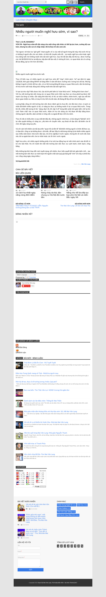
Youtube (68, 2)
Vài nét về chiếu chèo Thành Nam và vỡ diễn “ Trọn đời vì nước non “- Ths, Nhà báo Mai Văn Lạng (37, 532)
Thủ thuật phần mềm (58, 582)
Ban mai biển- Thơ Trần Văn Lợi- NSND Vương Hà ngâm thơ (46, 390)
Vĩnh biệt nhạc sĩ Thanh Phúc (35, 443)
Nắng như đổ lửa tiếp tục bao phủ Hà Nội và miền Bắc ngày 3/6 (77, 195)
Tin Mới (20, 25)
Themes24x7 (73, 582)
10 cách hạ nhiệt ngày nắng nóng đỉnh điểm (26, 194)
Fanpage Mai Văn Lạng (71, 2)
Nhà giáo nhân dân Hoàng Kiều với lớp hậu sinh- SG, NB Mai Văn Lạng (50, 411)
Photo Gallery (62, 508)
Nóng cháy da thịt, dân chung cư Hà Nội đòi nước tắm (53, 195)
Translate (32, 277)
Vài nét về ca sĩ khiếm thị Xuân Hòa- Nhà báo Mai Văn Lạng (46, 422)
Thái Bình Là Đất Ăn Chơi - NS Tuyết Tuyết (40, 363)
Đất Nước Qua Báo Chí (29, 35)
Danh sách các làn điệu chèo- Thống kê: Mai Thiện (42, 401)
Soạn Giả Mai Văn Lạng (44, 582)
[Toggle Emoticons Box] (17, 222)
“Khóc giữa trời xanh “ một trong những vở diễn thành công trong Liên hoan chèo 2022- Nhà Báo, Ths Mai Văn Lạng (36, 518)
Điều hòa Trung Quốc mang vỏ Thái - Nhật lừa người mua (37, 373)
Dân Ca (80, 505)
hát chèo (67, 582)
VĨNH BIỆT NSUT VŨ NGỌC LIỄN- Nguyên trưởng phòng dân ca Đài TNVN (32, 206)
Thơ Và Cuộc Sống (64, 512)
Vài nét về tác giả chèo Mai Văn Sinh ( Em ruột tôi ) (37, 505)
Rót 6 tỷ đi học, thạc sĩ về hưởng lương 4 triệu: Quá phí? (36, 382)
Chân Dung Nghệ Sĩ (64, 505)
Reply (18, 35)
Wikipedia (75, 2)
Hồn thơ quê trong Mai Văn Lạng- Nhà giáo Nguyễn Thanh (45, 433)
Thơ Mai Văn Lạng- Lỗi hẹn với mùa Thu (75, 206)
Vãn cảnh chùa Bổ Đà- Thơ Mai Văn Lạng (39, 454)
